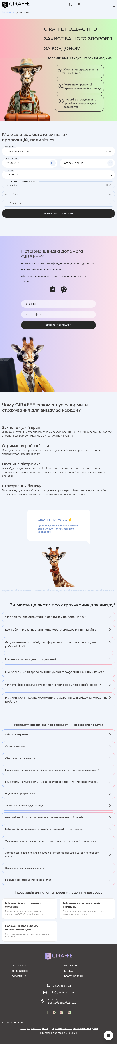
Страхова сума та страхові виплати (26, 867)
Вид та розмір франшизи (20, 793)
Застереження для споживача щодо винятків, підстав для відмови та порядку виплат (52, 854)
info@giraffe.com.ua (62, 992)
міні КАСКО (71, 965)
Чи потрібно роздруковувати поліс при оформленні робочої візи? (53, 685)
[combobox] (58, 151)
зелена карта (20, 970)
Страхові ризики (15, 746)
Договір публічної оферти (33, 1028)
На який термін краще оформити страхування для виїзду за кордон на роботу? (56, 699)
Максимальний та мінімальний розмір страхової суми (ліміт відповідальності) (52, 769)
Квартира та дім (74, 976)
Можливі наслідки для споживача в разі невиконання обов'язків (44, 817)
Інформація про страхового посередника (75, 1028)
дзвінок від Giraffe (58, 325)
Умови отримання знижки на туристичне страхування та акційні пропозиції (50, 841)
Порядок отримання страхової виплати (28, 879)
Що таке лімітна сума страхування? (30, 659)
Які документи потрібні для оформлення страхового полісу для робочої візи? (51, 644)
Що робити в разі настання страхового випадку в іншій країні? (50, 629)
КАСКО (68, 970)
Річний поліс (16, 203)
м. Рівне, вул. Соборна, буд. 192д (62, 1001)
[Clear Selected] (107, 151)
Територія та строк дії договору (24, 805)
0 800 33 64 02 (62, 985)
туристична (19, 976)
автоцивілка (19, 965)
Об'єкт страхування (17, 734)
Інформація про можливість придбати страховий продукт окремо (45, 829)
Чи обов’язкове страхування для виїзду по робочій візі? (45, 617)
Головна (7, 12)
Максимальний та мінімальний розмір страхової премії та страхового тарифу (51, 781)
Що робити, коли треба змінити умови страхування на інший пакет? (54, 672)
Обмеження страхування (20, 758)
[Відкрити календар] (53, 163)
